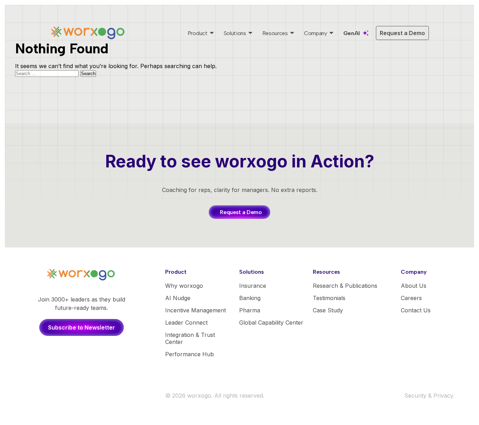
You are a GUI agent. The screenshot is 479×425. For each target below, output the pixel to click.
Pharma (249, 310)
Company (315, 33)
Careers (411, 297)
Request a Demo (402, 32)
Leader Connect (186, 322)
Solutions (235, 33)
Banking (250, 297)
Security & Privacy (428, 395)
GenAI (351, 33)
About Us (413, 285)
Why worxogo (184, 285)
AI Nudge (177, 297)
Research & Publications (345, 285)
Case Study (328, 310)
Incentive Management (195, 310)
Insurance (252, 285)
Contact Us (416, 310)
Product (198, 33)
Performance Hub (189, 354)
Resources (275, 33)
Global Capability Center (271, 322)
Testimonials (329, 297)
